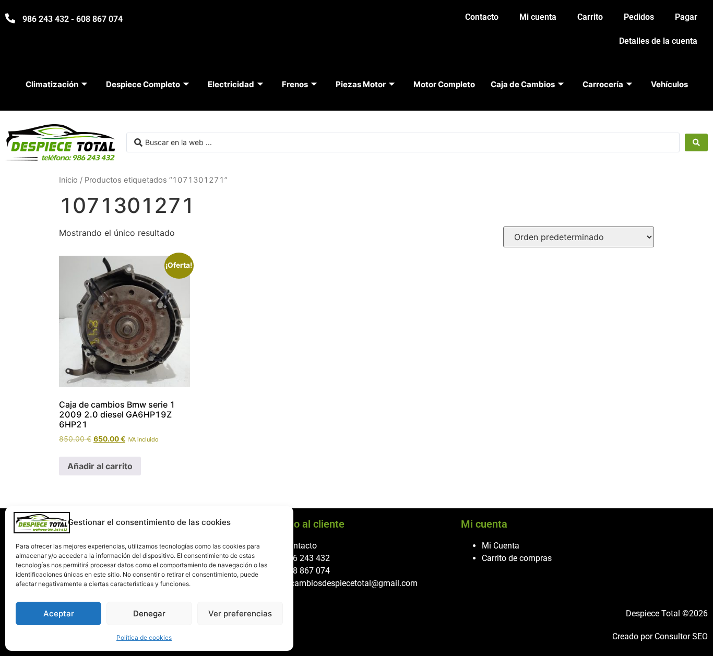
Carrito (590, 17)
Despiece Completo (143, 84)
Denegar (149, 613)
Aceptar (58, 613)
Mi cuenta (537, 17)
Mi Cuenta (500, 546)
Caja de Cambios (523, 84)
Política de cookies (144, 637)
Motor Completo (444, 84)
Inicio (68, 180)
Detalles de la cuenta (658, 41)
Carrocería (603, 84)
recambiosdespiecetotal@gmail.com (350, 583)
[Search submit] (696, 142)
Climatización (52, 84)
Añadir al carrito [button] (100, 466)
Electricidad (231, 84)
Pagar (686, 17)
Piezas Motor (361, 84)
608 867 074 (306, 571)
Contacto (481, 17)
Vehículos (669, 84)
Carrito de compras (517, 558)
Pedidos (639, 17)
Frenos (295, 84)
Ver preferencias (240, 613)
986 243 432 (306, 558)
